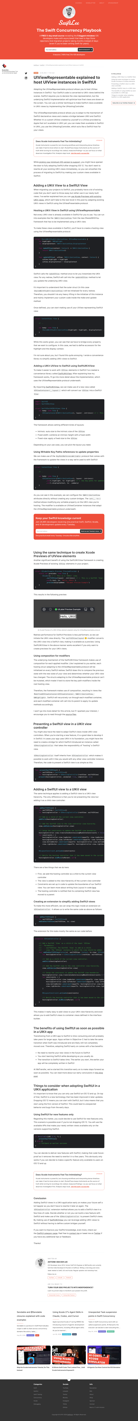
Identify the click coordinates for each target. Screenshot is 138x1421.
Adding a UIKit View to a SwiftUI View (123, 77)
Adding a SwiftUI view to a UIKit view (123, 88)
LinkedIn (59, 1277)
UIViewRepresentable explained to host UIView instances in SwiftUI (67, 79)
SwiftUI (42, 65)
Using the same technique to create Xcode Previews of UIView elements (123, 80)
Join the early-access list (80, 153)
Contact (92, 1404)
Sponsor (92, 1401)
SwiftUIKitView (65, 373)
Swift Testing (38, 1394)
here (94, 887)
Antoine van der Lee (58, 1262)
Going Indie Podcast (69, 1295)
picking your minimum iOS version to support (59, 162)
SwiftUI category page (47, 1233)
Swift (37, 1335)
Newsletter (90, 3)
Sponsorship (113, 3)
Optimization (111, 1331)
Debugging (37, 1404)
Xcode (74, 1334)
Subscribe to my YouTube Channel (123, 103)
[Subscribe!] (69, 1379)
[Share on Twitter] (26, 74)
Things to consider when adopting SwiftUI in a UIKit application (122, 96)
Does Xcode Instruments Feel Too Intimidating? (59, 141)
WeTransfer (88, 1265)
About (101, 3)
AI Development (67, 1334)
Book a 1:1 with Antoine (97, 1407)
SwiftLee (69, 23)
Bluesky (65, 1397)
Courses (78, 3)
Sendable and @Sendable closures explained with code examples (31, 1316)
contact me (74, 1233)
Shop (91, 1397)
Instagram (66, 1401)
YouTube (51, 1277)
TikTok (65, 1404)
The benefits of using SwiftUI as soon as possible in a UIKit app (123, 91)
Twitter (97, 1233)
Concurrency (30, 1335)
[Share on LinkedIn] (26, 78)
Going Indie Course (54, 1295)
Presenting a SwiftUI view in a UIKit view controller (122, 85)
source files (71, 714)
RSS (91, 1391)
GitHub (65, 1407)
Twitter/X (68, 1277)
